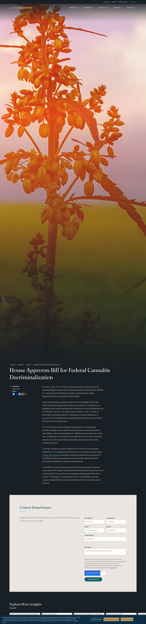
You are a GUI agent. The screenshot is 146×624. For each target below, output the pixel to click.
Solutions (103, 7)
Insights (116, 7)
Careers (114, 2)
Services (73, 7)
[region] (73, 619)
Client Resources (123, 2)
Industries (87, 7)
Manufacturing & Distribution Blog (47, 364)
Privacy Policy (113, 567)
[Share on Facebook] (19, 394)
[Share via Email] (22, 394)
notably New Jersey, (50, 455)
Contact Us (106, 2)
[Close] (143, 619)
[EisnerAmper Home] (20, 7)
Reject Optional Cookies (111, 619)
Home (13, 364)
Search (134, 2)
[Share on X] (16, 394)
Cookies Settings (96, 619)
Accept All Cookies (127, 619)
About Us (130, 7)
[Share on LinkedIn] (13, 394)
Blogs (29, 364)
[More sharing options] (25, 394)
